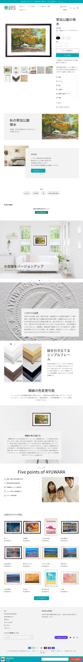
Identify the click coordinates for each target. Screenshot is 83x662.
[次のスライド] (46, 280)
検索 (5, 611)
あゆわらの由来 (8, 622)
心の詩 (62, 589)
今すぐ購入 (67, 55)
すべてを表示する (41, 598)
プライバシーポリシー (44, 651)
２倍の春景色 (7, 589)
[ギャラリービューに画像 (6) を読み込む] (49, 70)
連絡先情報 (42, 652)
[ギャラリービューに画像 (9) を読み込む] (24, 78)
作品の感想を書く (41, 212)
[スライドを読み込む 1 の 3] (37, 280)
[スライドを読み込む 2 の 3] (39, 280)
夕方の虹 (25, 589)
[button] (70, 8)
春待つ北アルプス (27, 564)
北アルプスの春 (46, 564)
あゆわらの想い (47, 611)
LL (68, 38)
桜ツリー (6, 538)
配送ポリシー (60, 651)
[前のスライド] (33, 280)
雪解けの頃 (63, 564)
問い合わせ (7, 625)
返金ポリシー (35, 651)
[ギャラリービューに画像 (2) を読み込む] (16, 70)
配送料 (60, 30)
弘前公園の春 (64, 538)
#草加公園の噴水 (53, 193)
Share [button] (59, 103)
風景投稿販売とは (9, 616)
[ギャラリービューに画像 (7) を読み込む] (8, 78)
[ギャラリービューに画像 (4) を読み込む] (32, 70)
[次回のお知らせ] (78, 1)
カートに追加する (76, 659)
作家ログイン (7, 628)
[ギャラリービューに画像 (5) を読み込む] (40, 70)
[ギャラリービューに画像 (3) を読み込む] (24, 70)
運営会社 (6, 619)
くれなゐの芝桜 (46, 538)
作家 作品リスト (38, 171)
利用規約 (53, 651)
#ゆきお (26, 193)
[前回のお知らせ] (4, 1)
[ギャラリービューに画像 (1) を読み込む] (8, 70)
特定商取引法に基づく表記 (70, 651)
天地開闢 (25, 538)
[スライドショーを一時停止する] (50, 280)
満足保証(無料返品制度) (10, 614)
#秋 (43, 193)
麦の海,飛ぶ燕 (45, 589)
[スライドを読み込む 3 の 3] (42, 280)
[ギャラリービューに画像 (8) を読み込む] (16, 78)
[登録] (31, 637)
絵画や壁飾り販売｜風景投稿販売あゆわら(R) (20, 651)
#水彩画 (35, 193)
